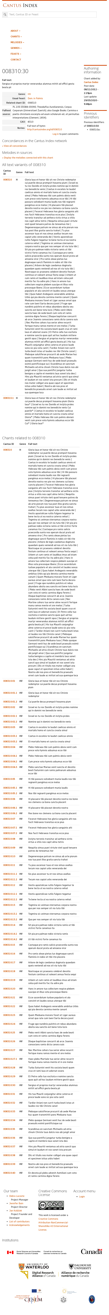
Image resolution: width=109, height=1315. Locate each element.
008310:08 (9, 839)
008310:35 (9, 1129)
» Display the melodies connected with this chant (27, 157)
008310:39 (9, 1164)
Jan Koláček (15, 1210)
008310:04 (9, 747)
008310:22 (9, 1006)
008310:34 (9, 1120)
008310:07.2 (10, 833)
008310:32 (9, 1102)
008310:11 (9, 865)
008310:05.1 (10, 787)
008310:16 (9, 953)
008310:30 (9, 1085)
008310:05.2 (10, 793)
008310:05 (9, 779)
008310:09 (9, 847)
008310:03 (9, 727)
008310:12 (9, 885)
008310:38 (9, 1155)
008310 (7, 179)
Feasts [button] (15, 53)
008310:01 (9, 681)
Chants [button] (15, 36)
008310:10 (9, 856)
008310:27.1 (10, 1059)
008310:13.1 (10, 913)
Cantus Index (91, 82)
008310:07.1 (10, 827)
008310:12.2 (10, 899)
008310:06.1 (10, 807)
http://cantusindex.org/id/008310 (44, 129)
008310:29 (9, 1076)
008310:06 (9, 799)
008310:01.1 (10, 693)
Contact (16, 59)
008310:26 (9, 1041)
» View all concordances (14, 146)
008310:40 (9, 1173)
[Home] (21, 4)
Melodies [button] (17, 42)
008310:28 (9, 1067)
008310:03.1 (10, 736)
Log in (56, 134)
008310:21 (9, 997)
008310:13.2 (10, 919)
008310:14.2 (10, 939)
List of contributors (19, 1221)
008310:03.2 (10, 741)
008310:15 (9, 945)
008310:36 (9, 1138)
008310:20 (9, 988)
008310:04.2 (10, 761)
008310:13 (9, 905)
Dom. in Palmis (35, 98)
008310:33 (9, 1111)
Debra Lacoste (16, 1196)
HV (29, 94)
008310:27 (9, 1050)
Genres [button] (15, 48)
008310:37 (9, 1146)
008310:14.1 (10, 933)
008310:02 (9, 707)
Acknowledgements (19, 1225)
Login (82, 1196)
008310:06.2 (10, 813)
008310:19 (9, 980)
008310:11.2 (10, 879)
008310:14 (9, 925)
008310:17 (9, 962)
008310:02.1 (10, 716)
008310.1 (8, 398)
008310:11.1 (10, 874)
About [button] (15, 31)
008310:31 (9, 1094)
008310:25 (9, 1032)
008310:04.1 (10, 756)
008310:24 (9, 1024)
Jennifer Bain (16, 1203)
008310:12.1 (10, 894)
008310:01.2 (10, 701)
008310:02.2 (10, 721)
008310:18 (9, 971)
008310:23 (9, 1015)
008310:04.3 (10, 767)
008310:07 (9, 819)
